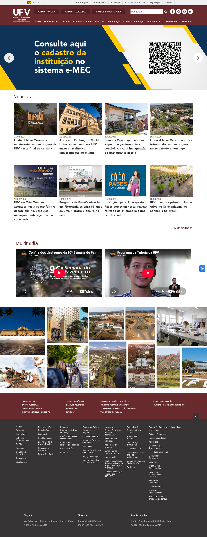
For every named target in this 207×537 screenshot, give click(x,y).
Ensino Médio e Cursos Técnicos (45, 443)
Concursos (21, 458)
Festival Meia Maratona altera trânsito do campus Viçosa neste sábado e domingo (171, 145)
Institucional (21, 434)
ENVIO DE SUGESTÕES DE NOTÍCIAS (115, 401)
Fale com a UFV (134, 449)
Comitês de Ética (67, 449)
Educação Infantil (45, 454)
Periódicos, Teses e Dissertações (68, 437)
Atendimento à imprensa (133, 437)
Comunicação (113, 22)
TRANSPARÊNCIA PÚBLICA (111, 412)
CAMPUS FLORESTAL (75, 12)
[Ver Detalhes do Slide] (103, 57)
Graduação (43, 434)
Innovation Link (111, 457)
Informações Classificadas (155, 467)
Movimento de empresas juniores (113, 452)
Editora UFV (87, 446)
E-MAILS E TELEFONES (75, 405)
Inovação (99, 22)
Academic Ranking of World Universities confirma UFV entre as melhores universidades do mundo (79, 147)
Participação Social (157, 438)
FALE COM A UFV (73, 408)
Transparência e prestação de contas (158, 498)
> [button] (198, 58)
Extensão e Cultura (82, 22)
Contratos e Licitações (21, 453)
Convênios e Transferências (155, 447)
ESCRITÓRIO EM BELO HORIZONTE (36, 412)
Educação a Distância (43, 449)
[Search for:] (146, 12)
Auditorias (153, 442)
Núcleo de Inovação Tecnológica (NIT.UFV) (113, 474)
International (153, 22)
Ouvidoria (131, 467)
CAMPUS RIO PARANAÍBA (108, 12)
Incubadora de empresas (111, 440)
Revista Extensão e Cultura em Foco (90, 461)
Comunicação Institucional (133, 443)
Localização (21, 462)
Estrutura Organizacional (22, 439)
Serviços (20, 430)
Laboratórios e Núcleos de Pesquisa (69, 443)
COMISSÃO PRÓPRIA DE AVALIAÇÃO (115, 405)
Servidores (187, 22)
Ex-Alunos (20, 444)
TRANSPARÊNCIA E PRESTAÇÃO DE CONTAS (118, 408)
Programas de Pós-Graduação (68, 431)
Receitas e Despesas (158, 452)
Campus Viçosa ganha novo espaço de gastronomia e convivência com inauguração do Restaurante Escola (126, 147)
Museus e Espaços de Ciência (90, 441)
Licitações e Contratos (154, 457)
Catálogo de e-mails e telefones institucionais (136, 454)
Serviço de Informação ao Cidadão (155, 474)
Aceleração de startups (111, 446)
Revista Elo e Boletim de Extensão (91, 451)
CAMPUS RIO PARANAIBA (32, 408)
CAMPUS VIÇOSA (46, 12)
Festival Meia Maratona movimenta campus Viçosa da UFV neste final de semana (35, 145)
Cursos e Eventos (90, 436)
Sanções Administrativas (155, 491)
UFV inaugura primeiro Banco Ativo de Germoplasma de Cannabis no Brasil (171, 207)
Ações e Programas (157, 434)
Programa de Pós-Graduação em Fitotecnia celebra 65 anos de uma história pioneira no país (80, 209)
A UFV (38, 22)
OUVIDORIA (70, 412)
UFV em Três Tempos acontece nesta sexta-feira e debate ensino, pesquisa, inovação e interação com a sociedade (34, 211)
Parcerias (20, 448)
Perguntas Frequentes (154, 481)
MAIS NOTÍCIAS (183, 228)
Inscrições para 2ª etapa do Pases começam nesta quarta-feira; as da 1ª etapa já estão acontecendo (126, 209)
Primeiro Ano (43, 430)
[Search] (165, 11)
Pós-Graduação (45, 438)
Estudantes (171, 22)
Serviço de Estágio (90, 456)
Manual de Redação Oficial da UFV (136, 462)
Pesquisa (65, 22)
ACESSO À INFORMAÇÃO (162, 401)
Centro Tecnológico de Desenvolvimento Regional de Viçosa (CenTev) (114, 464)
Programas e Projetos (88, 431)
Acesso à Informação (133, 22)
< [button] (9, 58)
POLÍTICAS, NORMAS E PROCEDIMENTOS (169, 405)
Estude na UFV (51, 22)
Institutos (64, 452)
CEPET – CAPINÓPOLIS (75, 401)
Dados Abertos (155, 487)
